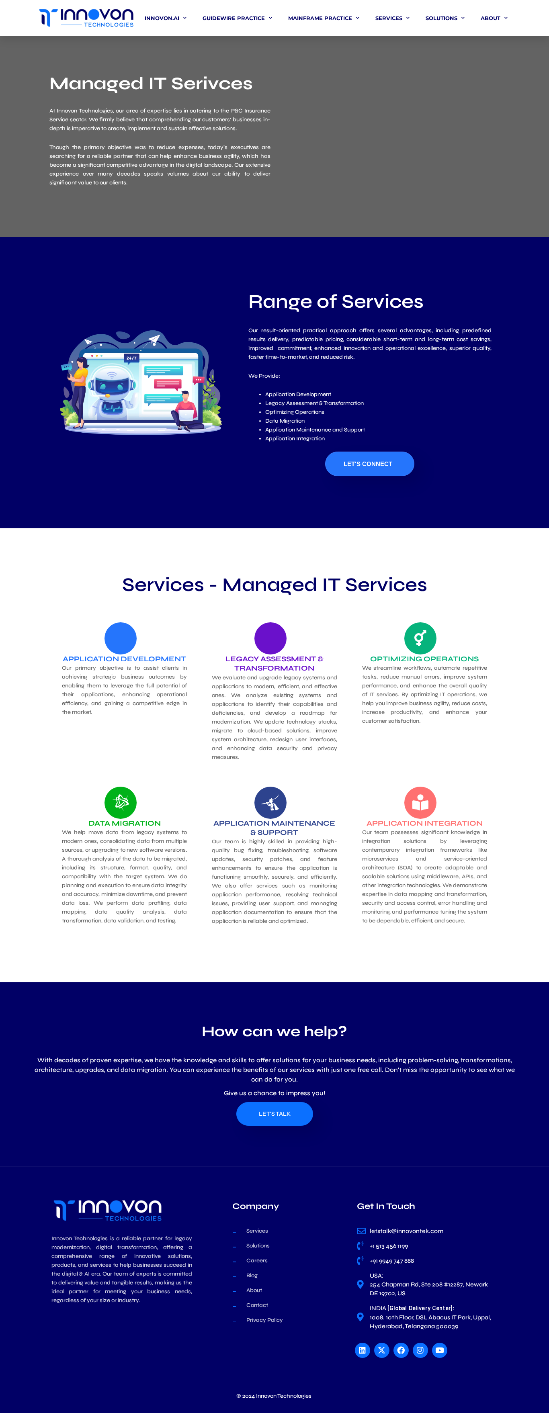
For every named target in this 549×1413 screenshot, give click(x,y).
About (490, 18)
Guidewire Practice (234, 18)
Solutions (441, 18)
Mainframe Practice (320, 18)
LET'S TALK (275, 1113)
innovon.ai (162, 18)
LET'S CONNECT (368, 463)
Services (388, 18)
